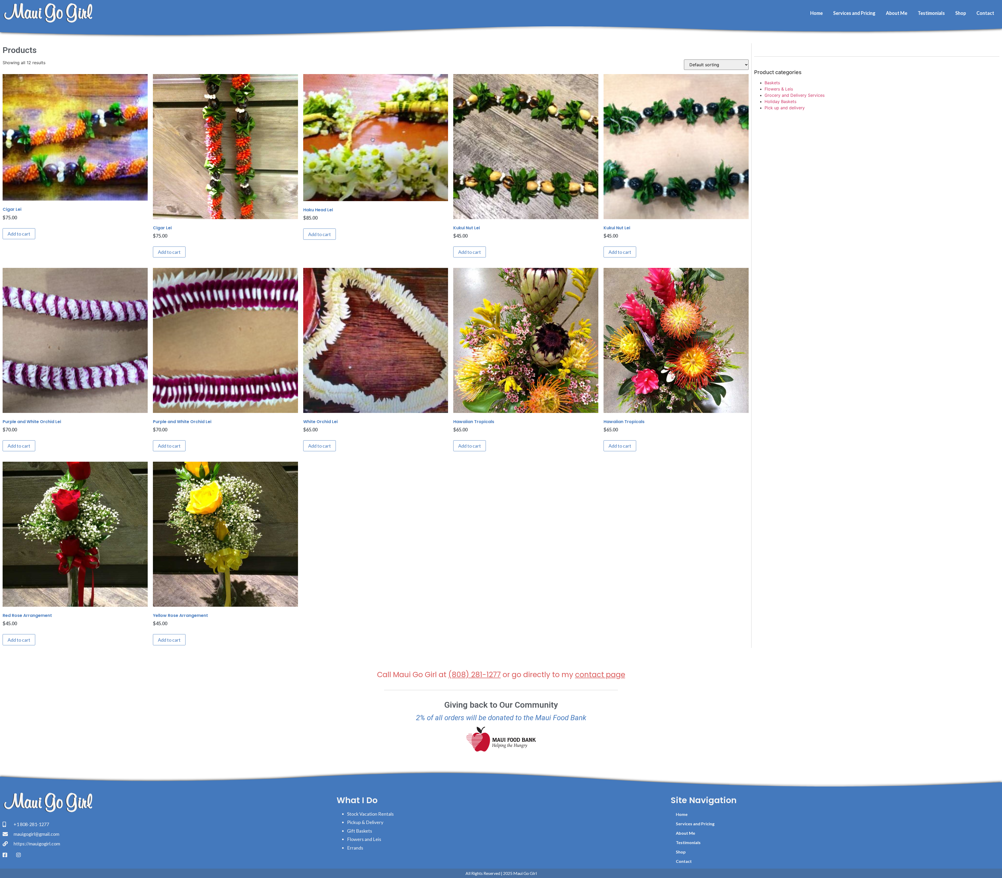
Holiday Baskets (780, 101)
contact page (600, 675)
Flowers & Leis (779, 89)
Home (816, 13)
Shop (960, 13)
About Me (896, 13)
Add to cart (19, 234)
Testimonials (931, 13)
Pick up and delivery (785, 107)
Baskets (772, 82)
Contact (985, 13)
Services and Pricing (854, 13)
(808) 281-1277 (474, 675)
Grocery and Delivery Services (795, 95)
